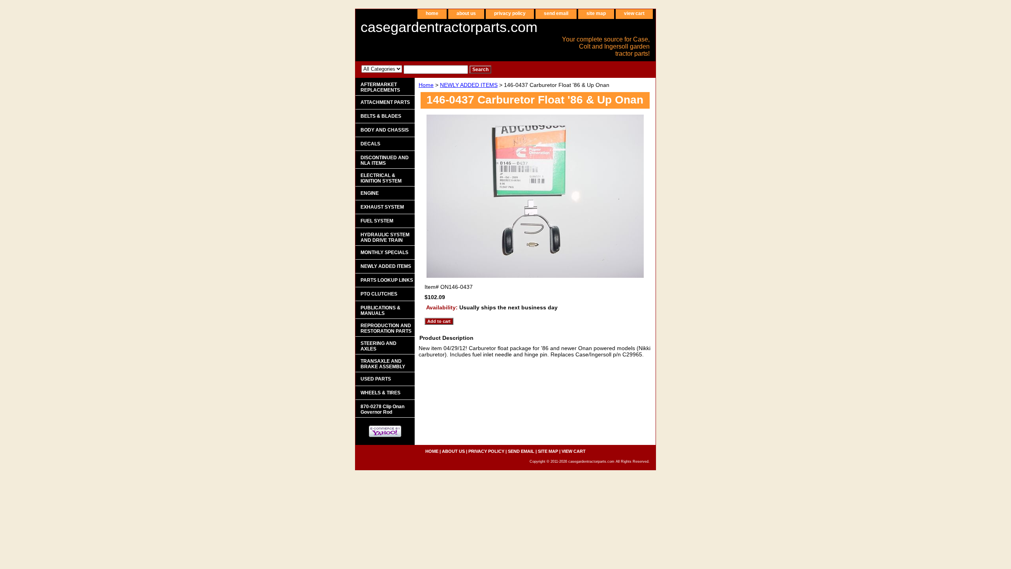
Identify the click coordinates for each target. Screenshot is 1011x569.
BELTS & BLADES (381, 116)
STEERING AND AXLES (379, 346)
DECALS (370, 144)
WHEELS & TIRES (380, 393)
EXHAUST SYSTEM (382, 207)
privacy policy (510, 13)
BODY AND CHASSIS (385, 130)
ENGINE (370, 193)
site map (596, 13)
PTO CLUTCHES (379, 294)
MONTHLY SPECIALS (384, 252)
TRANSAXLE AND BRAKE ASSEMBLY (383, 363)
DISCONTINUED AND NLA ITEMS (385, 160)
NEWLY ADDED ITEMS (469, 85)
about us (466, 13)
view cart (634, 13)
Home (426, 85)
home (432, 13)
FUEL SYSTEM (377, 221)
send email (556, 13)
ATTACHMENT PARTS (385, 102)
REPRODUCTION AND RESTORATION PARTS (386, 328)
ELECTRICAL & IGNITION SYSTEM (381, 178)
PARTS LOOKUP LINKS (387, 280)
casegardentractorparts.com (449, 27)
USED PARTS (376, 379)
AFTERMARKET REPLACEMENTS (380, 87)
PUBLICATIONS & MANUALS (380, 310)
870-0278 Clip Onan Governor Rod (382, 409)
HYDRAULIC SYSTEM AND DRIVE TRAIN (385, 237)
